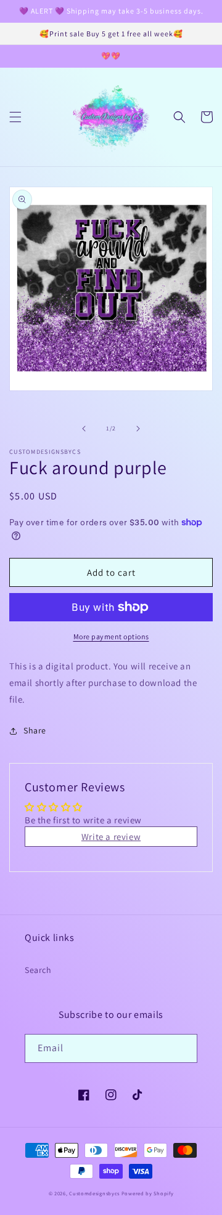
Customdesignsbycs (94, 1193)
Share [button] (34, 730)
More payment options (111, 636)
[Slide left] (83, 428)
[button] (15, 117)
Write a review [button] (111, 836)
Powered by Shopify (147, 1193)
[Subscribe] (183, 1048)
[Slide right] (138, 428)
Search (38, 969)
